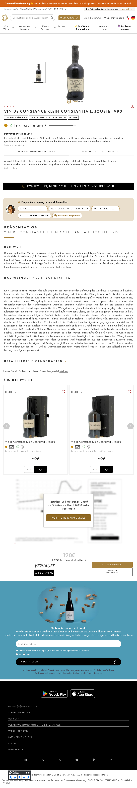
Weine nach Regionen (24, 27)
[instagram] (60, 759)
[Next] (130, 426)
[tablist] (69, 152)
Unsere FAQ (15, 749)
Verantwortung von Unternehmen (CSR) (34, 724)
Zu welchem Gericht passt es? (32, 208)
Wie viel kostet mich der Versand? (34, 215)
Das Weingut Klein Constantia (37, 278)
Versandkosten (18, 730)
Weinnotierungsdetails (68, 517)
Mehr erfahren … (12, 168)
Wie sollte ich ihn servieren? (105, 208)
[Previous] (6, 426)
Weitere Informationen (14, 145)
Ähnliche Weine (44, 572)
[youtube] (77, 759)
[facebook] (26, 759)
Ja (20, 654)
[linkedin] (94, 759)
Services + (61, 27)
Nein (28, 654)
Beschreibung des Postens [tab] (36, 151)
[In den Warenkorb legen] (40, 469)
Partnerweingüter (20, 737)
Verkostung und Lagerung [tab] (101, 151)
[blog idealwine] (111, 759)
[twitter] (42, 759)
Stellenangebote (19, 712)
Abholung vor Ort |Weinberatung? (35, 8)
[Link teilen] (132, 106)
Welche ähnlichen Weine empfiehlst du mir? (69, 208)
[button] (73, 72)
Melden (63, 371)
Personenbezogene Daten (96, 774)
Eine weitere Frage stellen (69, 215)
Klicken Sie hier (26, 8)
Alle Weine (6, 27)
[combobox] (126, 9)
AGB (79, 774)
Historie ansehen (112, 565)
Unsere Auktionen (45, 27)
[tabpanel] (69, 166)
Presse (12, 743)
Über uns (14, 718)
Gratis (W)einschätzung (24, 706)
